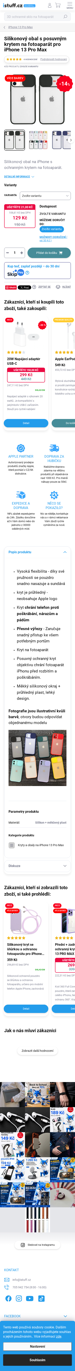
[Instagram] (18, 1297)
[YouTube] (29, 1297)
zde (58, 1336)
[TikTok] (40, 1297)
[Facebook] (7, 1297)
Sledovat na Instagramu (41, 1244)
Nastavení (37, 1346)
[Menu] (70, 5)
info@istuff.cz (21, 1279)
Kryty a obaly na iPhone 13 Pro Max (41, 845)
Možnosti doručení (54, 239)
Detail (26, 423)
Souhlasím (37, 1360)
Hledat (65, 16)
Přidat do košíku (46, 252)
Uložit (12, 287)
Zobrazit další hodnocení (37, 1050)
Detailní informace (17, 176)
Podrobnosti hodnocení (53, 59)
